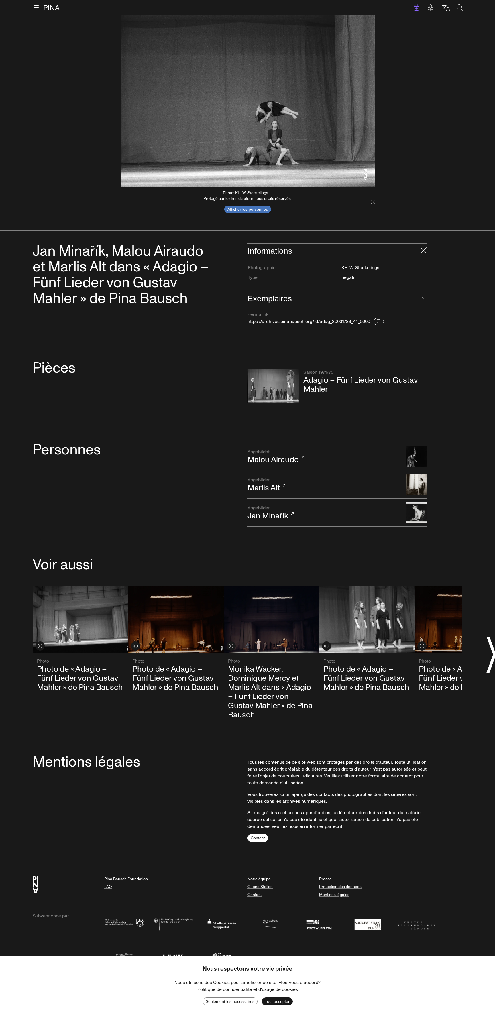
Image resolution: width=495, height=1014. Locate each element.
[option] (248, 101)
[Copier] (379, 321)
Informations (269, 251)
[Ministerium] (124, 924)
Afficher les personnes (247, 209)
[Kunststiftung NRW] (270, 924)
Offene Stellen (260, 886)
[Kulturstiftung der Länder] (416, 924)
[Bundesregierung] (173, 924)
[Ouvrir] (424, 299)
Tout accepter (277, 1001)
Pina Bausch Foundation (126, 879)
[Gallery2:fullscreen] (370, 202)
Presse (325, 879)
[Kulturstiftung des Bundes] (368, 924)
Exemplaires (269, 298)
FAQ (108, 886)
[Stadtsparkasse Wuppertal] (222, 924)
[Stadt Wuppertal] (319, 924)
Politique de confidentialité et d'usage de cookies (247, 989)
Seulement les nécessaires (230, 1001)
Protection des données (340, 886)
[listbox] (248, 101)
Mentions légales (334, 894)
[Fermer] (424, 251)
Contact (258, 838)
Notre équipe (259, 879)
